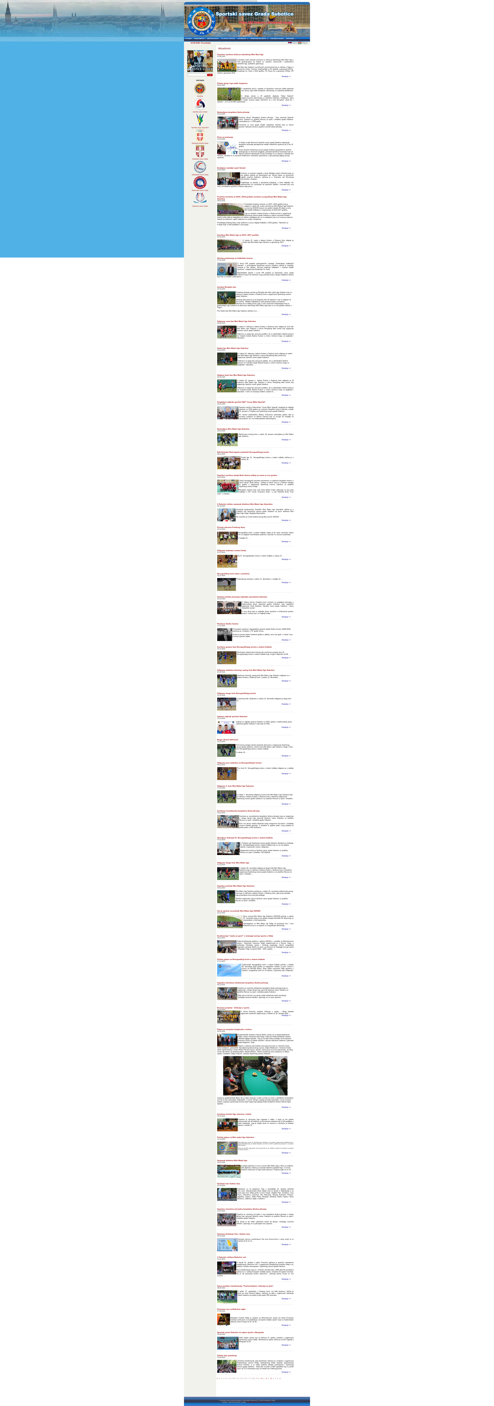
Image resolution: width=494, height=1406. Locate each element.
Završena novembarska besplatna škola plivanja (238, 811)
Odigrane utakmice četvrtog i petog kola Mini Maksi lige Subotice (246, 670)
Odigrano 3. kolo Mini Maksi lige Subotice (235, 786)
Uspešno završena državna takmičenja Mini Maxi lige (240, 54)
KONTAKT (290, 39)
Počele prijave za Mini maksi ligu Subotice (235, 1137)
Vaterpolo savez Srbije (200, 206)
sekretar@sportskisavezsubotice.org (259, 1402)
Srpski (294, 43)
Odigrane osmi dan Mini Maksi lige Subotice (236, 321)
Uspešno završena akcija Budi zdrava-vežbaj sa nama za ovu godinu (247, 475)
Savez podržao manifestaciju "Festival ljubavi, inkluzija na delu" (245, 1286)
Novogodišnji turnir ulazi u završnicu (233, 574)
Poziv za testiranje (225, 137)
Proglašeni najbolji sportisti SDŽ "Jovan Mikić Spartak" (241, 402)
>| (279, 1378)
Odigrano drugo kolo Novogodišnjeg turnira (236, 693)
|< (217, 1378)
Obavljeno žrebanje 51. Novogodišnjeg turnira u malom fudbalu (245, 838)
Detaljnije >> (286, 76)
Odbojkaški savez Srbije (200, 175)
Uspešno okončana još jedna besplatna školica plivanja (241, 1209)
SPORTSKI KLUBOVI (258, 39)
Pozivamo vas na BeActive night (231, 1309)
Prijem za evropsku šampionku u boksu (234, 1029)
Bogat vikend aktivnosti (227, 740)
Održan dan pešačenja (227, 1355)
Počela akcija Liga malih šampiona (232, 83)
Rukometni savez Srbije (200, 190)
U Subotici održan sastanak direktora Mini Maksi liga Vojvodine (245, 504)
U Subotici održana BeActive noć (231, 1257)
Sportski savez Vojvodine (200, 128)
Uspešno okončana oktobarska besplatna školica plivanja (242, 983)
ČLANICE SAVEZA (228, 39)
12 (271, 1378)
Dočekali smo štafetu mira (228, 1184)
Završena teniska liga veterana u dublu (234, 1114)
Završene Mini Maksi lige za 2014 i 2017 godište (238, 235)
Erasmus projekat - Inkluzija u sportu (233, 1008)
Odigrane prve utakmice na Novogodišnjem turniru (239, 763)
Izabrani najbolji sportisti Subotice (232, 716)
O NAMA (188, 39)
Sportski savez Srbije (200, 112)
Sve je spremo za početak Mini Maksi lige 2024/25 (238, 911)
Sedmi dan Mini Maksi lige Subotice (232, 348)
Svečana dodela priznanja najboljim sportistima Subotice (242, 597)
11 (266, 1378)
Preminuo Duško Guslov (228, 624)
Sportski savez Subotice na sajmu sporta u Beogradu (240, 1332)
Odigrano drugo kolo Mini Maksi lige (233, 863)
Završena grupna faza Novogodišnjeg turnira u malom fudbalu (244, 647)
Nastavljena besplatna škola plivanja (233, 112)
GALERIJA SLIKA (277, 39)
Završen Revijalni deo (226, 287)
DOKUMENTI (199, 39)
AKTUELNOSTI (212, 39)
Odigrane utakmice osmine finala (231, 550)
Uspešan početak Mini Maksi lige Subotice (235, 886)
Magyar (304, 43)
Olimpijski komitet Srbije (200, 143)
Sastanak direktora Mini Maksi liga (232, 1160)
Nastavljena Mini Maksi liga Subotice (233, 429)
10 (261, 1378)
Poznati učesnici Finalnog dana (231, 527)
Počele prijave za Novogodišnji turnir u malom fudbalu (241, 959)
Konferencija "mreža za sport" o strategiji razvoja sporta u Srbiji (245, 936)
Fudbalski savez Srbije (200, 159)
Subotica (200, 96)
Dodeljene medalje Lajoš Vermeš (231, 168)
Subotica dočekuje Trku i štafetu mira (233, 1234)
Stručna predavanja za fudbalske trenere (235, 258)
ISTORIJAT (242, 39)
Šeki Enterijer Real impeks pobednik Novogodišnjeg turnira (243, 452)
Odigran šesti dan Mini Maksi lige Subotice (236, 375)
